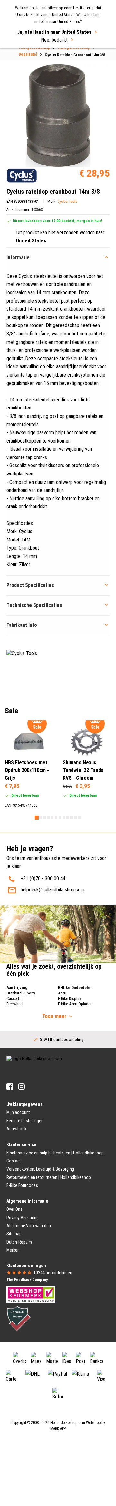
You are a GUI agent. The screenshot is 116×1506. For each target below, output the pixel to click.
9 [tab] (68, 818)
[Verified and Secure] (18, 1318)
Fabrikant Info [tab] (21, 625)
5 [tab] (52, 818)
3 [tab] (44, 818)
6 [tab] (56, 818)
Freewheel (14, 1004)
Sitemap (14, 1233)
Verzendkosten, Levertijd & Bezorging (40, 1169)
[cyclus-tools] (21, 175)
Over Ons (14, 1209)
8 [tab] (64, 818)
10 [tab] (71, 818)
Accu (62, 993)
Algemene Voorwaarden (28, 1225)
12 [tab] (79, 818)
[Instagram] (21, 1086)
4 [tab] (48, 818)
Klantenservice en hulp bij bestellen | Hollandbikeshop (55, 1152)
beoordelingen (53, 1272)
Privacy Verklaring (22, 1217)
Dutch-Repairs (19, 1242)
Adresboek (16, 1128)
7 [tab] (60, 818)
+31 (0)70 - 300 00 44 (43, 878)
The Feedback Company (27, 1279)
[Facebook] (9, 1086)
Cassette (13, 998)
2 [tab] (41, 818)
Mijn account (18, 1112)
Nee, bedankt (54, 40)
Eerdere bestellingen (25, 1120)
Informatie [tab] (18, 257)
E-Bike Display (69, 998)
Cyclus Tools (67, 201)
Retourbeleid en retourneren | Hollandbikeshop (48, 1177)
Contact (13, 1160)
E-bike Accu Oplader (75, 1004)
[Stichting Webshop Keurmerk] (30, 1293)
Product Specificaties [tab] (30, 585)
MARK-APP (58, 1428)
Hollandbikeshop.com (67, 1422)
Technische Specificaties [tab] (34, 605)
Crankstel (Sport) (20, 993)
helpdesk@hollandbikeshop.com (52, 890)
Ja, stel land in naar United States (54, 32)
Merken (13, 1250)
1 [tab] (37, 818)
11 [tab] (75, 818)
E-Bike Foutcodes (22, 1185)
